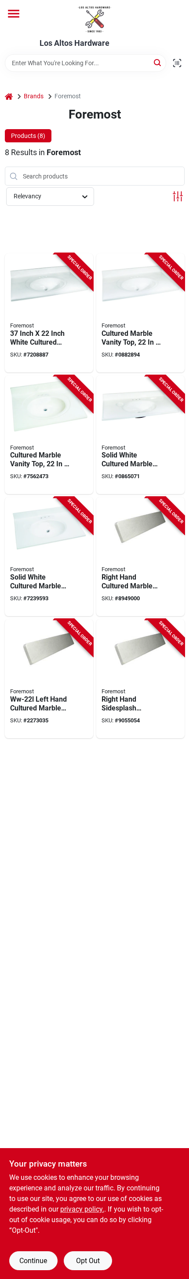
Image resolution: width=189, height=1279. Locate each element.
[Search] (158, 62)
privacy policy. (82, 1209)
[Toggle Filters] (178, 196)
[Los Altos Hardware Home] (94, 19)
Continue (33, 1261)
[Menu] (13, 13)
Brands (34, 96)
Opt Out (88, 1261)
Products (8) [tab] (28, 135)
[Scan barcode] (177, 63)
